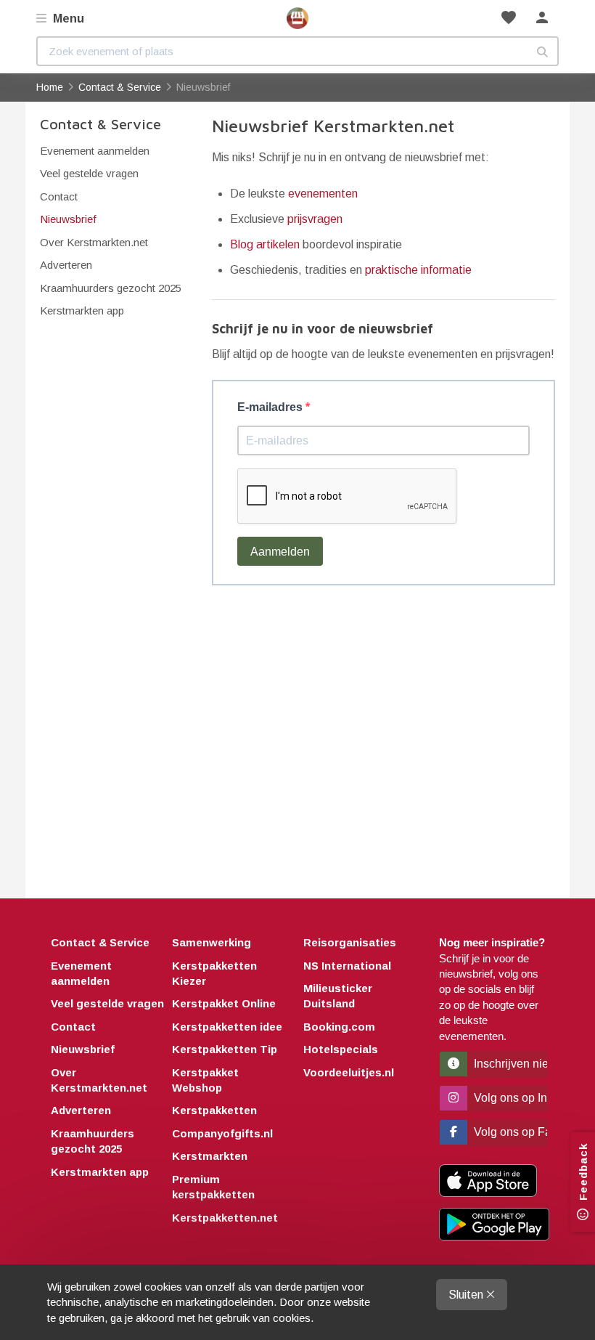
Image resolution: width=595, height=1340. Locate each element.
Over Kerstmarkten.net (94, 242)
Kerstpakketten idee (227, 1026)
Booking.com (339, 1026)
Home (297, 18)
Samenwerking (211, 942)
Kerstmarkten (209, 1156)
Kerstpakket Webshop (205, 1080)
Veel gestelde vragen (89, 173)
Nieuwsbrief (68, 219)
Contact (59, 196)
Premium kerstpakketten (213, 1187)
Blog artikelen (265, 244)
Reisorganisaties (349, 942)
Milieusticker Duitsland (337, 996)
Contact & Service (100, 123)
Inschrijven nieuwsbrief (509, 1063)
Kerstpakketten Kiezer (214, 973)
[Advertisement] (383, 734)
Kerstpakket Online (224, 1003)
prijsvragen (314, 219)
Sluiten (467, 1294)
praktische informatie (418, 270)
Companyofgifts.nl (222, 1133)
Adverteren (66, 265)
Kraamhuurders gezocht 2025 (110, 288)
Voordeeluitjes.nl (348, 1072)
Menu (67, 18)
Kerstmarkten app (82, 310)
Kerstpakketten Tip (224, 1049)
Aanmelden (280, 551)
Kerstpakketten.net (225, 1217)
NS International (347, 965)
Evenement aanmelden (94, 151)
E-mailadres (271, 407)
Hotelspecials (340, 1049)
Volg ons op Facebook (509, 1132)
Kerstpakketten (214, 1110)
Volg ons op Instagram (509, 1098)
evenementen (323, 193)
